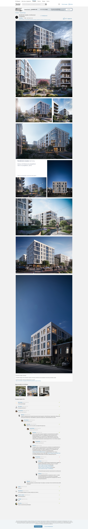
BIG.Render (20, 402)
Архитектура (23, 12)
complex (41, 19)
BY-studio (20, 406)
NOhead (22, 414)
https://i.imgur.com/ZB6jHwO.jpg (45, 467)
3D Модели (17, 1)
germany (20, 19)
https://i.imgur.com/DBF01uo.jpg (39, 451)
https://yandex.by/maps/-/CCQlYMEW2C (46, 466)
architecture (45, 19)
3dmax (23, 19)
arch (48, 19)
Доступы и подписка (26, 1)
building (35, 19)
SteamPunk (20, 490)
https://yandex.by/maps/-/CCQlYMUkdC (45, 468)
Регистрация (64, 4)
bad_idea (28, 424)
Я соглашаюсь (38, 526)
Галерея (34, 1)
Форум (43, 1)
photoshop (31, 19)
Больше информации (49, 526)
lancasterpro (20, 410)
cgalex (19, 486)
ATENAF (19, 499)
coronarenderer (27, 19)
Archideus (21, 18)
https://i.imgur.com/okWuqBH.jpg (54, 453)
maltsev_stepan (21, 494)
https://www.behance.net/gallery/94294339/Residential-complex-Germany (28, 380)
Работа (39, 1)
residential (38, 19)
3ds (49, 19)
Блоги (48, 1)
